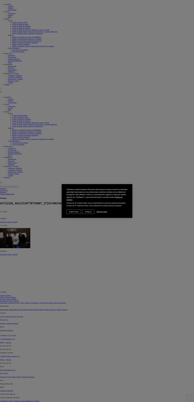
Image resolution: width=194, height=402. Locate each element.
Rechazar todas (102, 212)
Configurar (88, 212)
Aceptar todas (73, 212)
